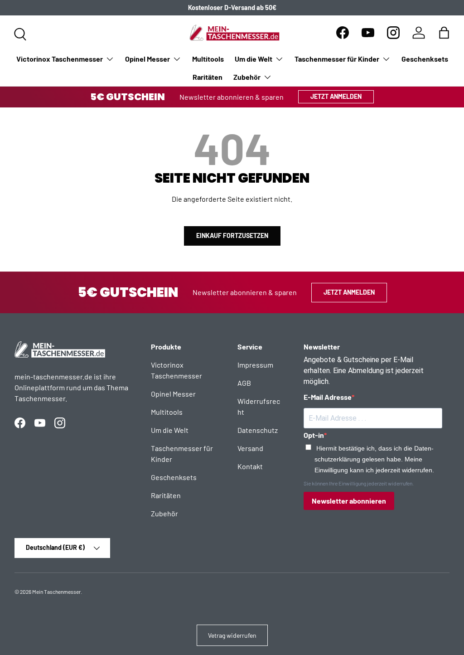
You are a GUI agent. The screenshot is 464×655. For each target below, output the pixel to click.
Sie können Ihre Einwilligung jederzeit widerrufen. (359, 483)
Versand (250, 448)
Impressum (255, 364)
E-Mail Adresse (328, 397)
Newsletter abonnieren (349, 500)
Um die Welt (169, 430)
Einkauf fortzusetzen (232, 235)
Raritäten (207, 77)
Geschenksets (424, 58)
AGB (244, 382)
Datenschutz (257, 430)
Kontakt (250, 466)
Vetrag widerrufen (232, 635)
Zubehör (164, 513)
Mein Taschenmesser (56, 591)
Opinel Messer (173, 393)
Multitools (208, 58)
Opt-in (314, 435)
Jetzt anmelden (336, 96)
